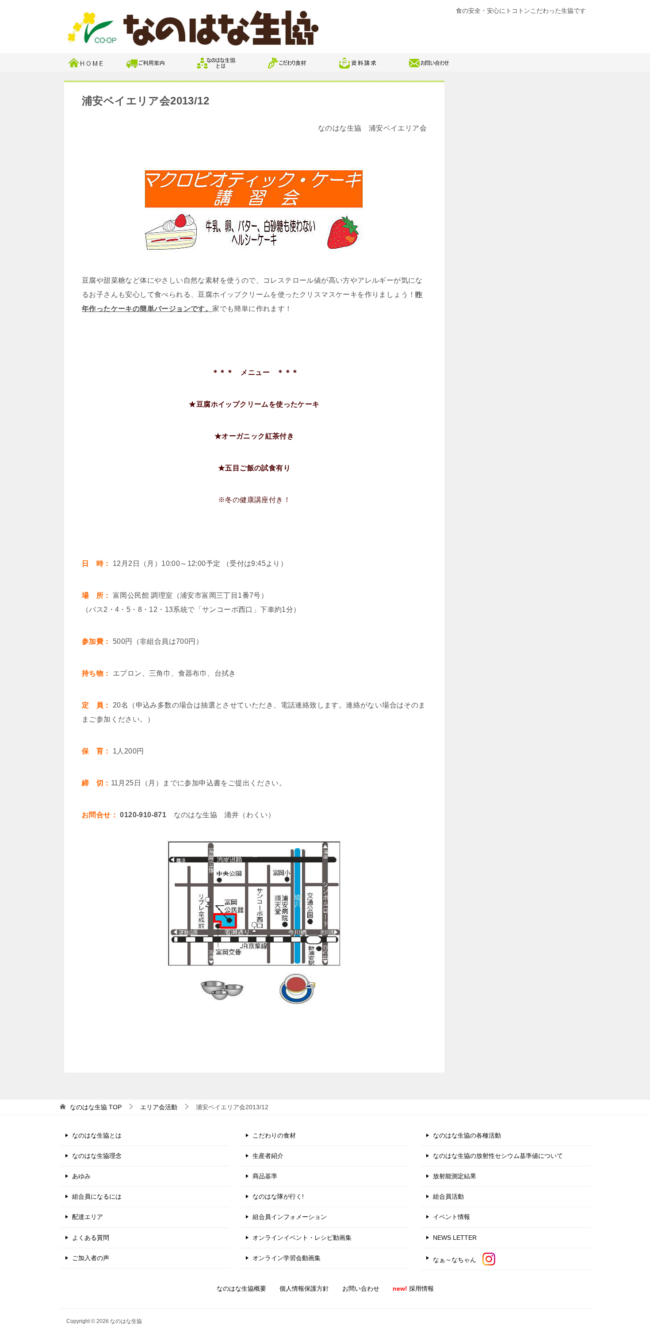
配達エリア (87, 1216)
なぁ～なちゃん (457, 1259)
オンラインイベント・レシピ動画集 (302, 1237)
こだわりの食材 (274, 1135)
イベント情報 (451, 1216)
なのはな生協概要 (241, 1288)
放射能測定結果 (454, 1176)
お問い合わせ (360, 1288)
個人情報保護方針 (304, 1288)
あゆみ (81, 1176)
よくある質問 (90, 1237)
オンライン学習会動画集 (286, 1257)
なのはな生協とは (97, 1135)
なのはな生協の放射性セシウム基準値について (498, 1155)
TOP (96, 1107)
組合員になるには (97, 1196)
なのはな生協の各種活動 (467, 1135)
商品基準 (264, 1176)
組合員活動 (448, 1196)
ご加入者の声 (90, 1257)
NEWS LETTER (455, 1237)
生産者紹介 (267, 1155)
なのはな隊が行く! (278, 1196)
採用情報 (413, 1288)
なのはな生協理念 (97, 1155)
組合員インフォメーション (289, 1216)
